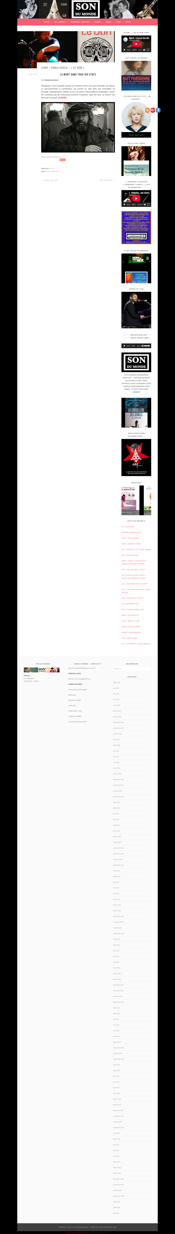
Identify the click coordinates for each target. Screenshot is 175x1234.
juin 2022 (116, 951)
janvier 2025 (117, 774)
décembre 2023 (118, 848)
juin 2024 (116, 814)
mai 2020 (116, 1082)
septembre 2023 (118, 865)
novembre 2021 (118, 991)
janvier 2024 (117, 842)
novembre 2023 (118, 854)
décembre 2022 (118, 916)
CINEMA (108, 22)
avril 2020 (116, 1087)
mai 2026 (116, 694)
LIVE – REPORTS (60, 22)
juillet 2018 (116, 1207)
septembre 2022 (118, 933)
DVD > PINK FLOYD (106, 180)
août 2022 (116, 939)
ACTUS (46, 22)
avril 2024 (116, 825)
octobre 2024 (117, 791)
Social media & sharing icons (76, 1232)
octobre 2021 (117, 996)
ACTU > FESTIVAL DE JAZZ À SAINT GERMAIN (136, 549)
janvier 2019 (117, 1173)
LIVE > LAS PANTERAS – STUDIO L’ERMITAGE (135, 644)
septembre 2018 (118, 1196)
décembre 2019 (118, 1110)
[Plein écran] (148, 50)
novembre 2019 (118, 1116)
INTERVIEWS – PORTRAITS (80, 22)
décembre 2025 (118, 722)
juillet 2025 (116, 745)
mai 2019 (116, 1150)
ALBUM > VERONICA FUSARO (131, 544)
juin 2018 (116, 1213)
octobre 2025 (117, 734)
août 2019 (116, 1133)
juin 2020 (116, 1076)
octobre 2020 (117, 1053)
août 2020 (116, 1065)
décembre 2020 (118, 1048)
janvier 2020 (117, 1105)
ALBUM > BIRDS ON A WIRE (130, 621)
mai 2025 (116, 757)
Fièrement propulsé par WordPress (73, 1227)
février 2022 (117, 973)
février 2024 (117, 836)
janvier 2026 (117, 717)
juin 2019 (116, 1145)
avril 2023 (116, 893)
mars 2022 (116, 968)
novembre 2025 (118, 728)
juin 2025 (116, 751)
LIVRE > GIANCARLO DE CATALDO (132, 598)
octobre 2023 (117, 859)
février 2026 (117, 711)
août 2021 (116, 1008)
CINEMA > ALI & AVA (50, 180)
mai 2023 (116, 888)
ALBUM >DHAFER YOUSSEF (130, 627)
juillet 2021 (116, 1013)
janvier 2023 (117, 911)
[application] (136, 43)
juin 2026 (116, 688)
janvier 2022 (117, 979)
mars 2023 (116, 899)
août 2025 (116, 739)
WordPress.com (109, 1227)
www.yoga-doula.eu (137, 513)
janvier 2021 (117, 1042)
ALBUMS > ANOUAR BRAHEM (131, 632)
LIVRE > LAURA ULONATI (129, 638)
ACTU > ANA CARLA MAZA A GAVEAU (133, 569)
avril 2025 (116, 762)
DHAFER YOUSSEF (136, 135)
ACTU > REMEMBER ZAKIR (130, 604)
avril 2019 (116, 1156)
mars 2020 (116, 1093)
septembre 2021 (118, 1002)
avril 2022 (116, 962)
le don (48, 171)
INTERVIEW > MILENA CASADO (131, 532)
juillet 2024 (116, 808)
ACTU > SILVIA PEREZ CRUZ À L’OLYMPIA (134, 584)
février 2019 (117, 1167)
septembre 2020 (118, 1059)
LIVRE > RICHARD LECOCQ (130, 555)
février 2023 (117, 905)
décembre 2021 (118, 985)
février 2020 (117, 1099)
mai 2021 (116, 1025)
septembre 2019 (118, 1127)
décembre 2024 (118, 779)
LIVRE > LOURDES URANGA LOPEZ (132, 609)
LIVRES (118, 22)
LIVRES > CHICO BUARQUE (130, 538)
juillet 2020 (116, 1070)
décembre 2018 (118, 1179)
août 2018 (116, 1202)
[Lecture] (124, 50)
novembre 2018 (118, 1185)
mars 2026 (116, 705)
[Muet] (144, 50)
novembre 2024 (118, 785)
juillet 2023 (116, 876)
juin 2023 (116, 882)
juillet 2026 (116, 682)
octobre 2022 (117, 928)
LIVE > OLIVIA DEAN (127, 527)
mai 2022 (116, 956)
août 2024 (116, 802)
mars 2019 (116, 1162)
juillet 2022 (116, 945)
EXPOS (128, 22)
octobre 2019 (117, 1122)
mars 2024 (116, 831)
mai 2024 (116, 819)
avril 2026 (116, 699)
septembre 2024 (118, 797)
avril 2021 (116, 1031)
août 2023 (116, 871)
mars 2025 (116, 768)
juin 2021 (116, 1019)
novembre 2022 (118, 922)
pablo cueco (55, 171)
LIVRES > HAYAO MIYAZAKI (130, 615)
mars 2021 (116, 1036)
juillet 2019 (116, 1139)
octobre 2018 (117, 1190)
